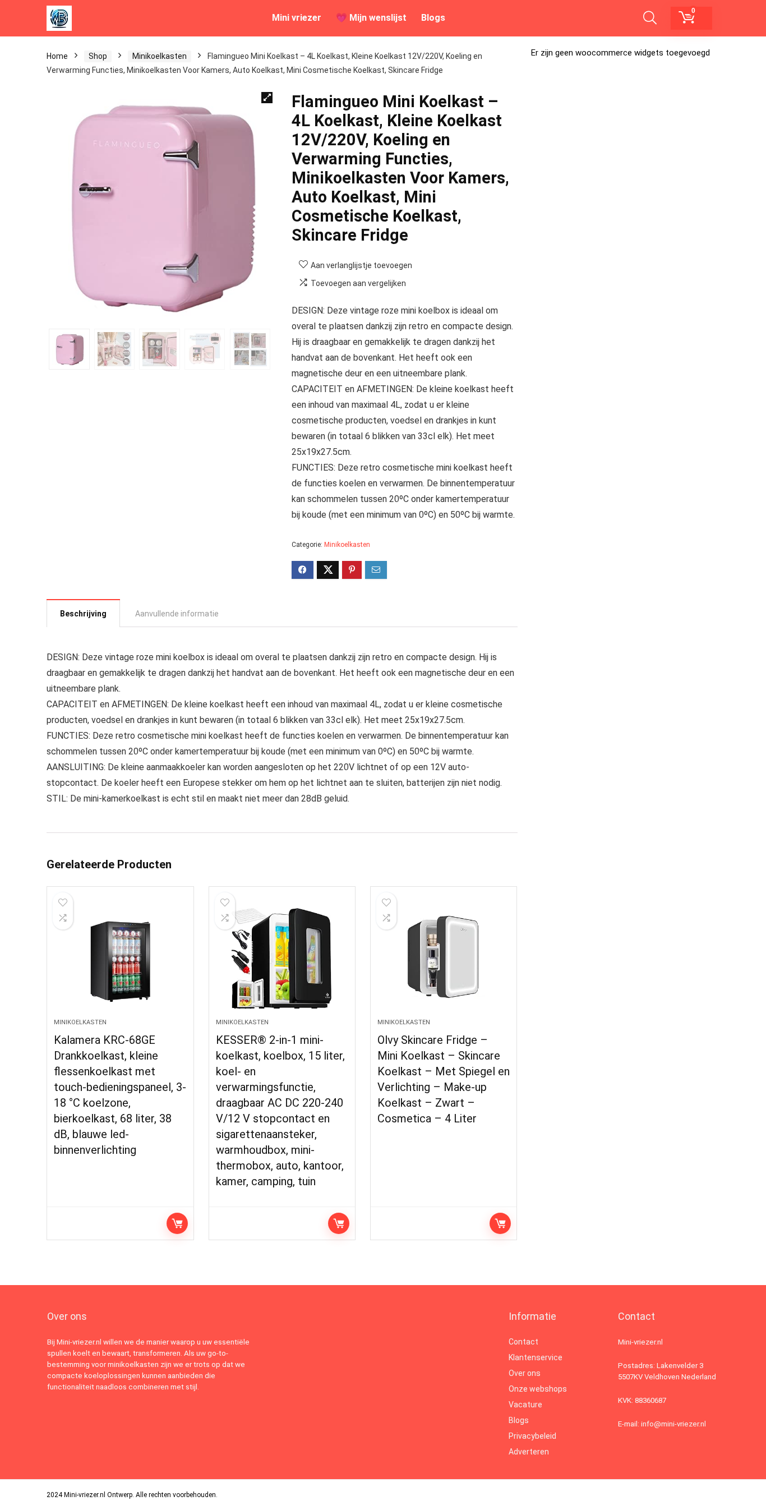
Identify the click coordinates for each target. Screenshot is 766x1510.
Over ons (525, 1373)
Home (57, 56)
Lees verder (177, 1223)
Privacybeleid (532, 1435)
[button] (267, 97)
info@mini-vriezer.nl (673, 1424)
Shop (98, 56)
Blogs (433, 17)
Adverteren (529, 1451)
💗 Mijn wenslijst (371, 17)
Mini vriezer (296, 17)
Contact (523, 1341)
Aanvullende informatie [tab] (177, 613)
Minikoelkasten (159, 56)
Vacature (525, 1404)
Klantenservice (535, 1357)
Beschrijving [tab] (83, 613)
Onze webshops (538, 1388)
